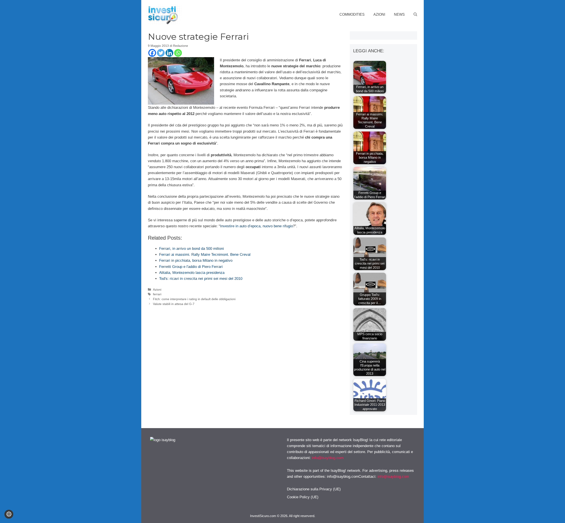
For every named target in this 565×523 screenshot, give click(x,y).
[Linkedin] (169, 53)
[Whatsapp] (178, 53)
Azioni (379, 14)
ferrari (157, 294)
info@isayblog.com (327, 458)
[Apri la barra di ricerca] (415, 14)
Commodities (352, 14)
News (399, 14)
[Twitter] (161, 53)
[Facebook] (152, 53)
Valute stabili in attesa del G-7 (173, 304)
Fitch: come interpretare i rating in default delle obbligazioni (194, 299)
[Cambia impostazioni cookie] (8, 514)
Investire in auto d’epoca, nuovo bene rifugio (256, 226)
